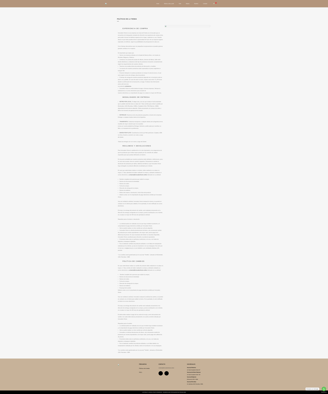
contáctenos (128, 86)
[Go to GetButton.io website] (324, 392)
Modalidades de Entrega (136, 97)
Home (157, 3)
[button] (140, 28)
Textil (180, 3)
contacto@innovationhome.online (138, 174)
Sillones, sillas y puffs (169, 3)
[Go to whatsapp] (324, 389)
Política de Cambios (134, 261)
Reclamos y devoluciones (137, 146)
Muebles (196, 3)
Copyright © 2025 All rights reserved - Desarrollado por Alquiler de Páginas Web (164, 392)
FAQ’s (140, 372)
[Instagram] (161, 373)
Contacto (205, 3)
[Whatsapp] (166, 373)
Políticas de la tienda (144, 368)
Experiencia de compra (135, 28)
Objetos (187, 3)
